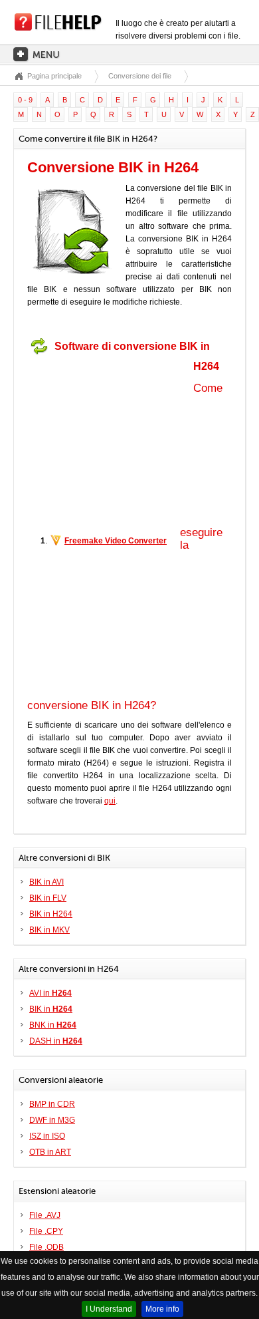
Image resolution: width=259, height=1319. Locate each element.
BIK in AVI (46, 882)
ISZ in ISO (47, 1136)
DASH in (55, 1041)
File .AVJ (44, 1215)
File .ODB (46, 1247)
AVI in (50, 993)
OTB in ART (50, 1152)
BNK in (52, 1025)
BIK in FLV (47, 898)
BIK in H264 (50, 914)
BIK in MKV (49, 930)
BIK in (50, 1009)
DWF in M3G (52, 1120)
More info (162, 1309)
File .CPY (46, 1231)
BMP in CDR (52, 1104)
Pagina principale (54, 76)
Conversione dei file (139, 76)
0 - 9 (25, 100)
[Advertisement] (110, 444)
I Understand (109, 1309)
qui (110, 801)
